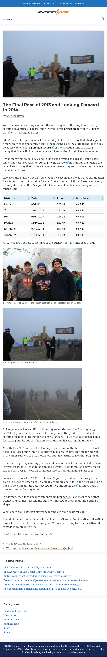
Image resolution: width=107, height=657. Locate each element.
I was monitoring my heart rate (46, 162)
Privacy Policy (78, 652)
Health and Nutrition (15, 611)
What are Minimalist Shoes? (23, 543)
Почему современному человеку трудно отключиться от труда (41, 584)
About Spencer (50, 3)
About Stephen (65, 3)
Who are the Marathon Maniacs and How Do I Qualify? (39, 548)
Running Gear (11, 619)
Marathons (9, 615)
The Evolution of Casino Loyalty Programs (27, 567)
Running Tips (11, 623)
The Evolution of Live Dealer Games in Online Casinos (33, 571)
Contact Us (79, 3)
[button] (28, 198)
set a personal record (38, 147)
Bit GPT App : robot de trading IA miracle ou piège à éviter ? (37, 575)
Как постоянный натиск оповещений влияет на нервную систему (42, 588)
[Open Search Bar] (103, 18)
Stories (7, 632)
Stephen (62, 496)
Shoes (6, 627)
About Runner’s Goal (31, 3)
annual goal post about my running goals (49, 485)
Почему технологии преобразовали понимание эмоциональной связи (45, 580)
